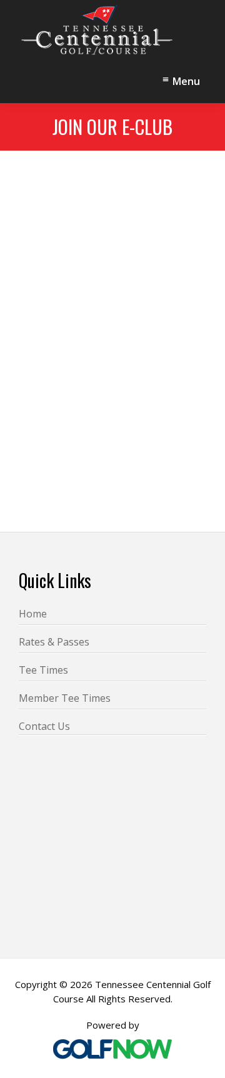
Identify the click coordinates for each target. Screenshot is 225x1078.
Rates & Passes (54, 642)
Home (33, 614)
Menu (186, 81)
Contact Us (44, 726)
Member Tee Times (65, 698)
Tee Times (43, 670)
